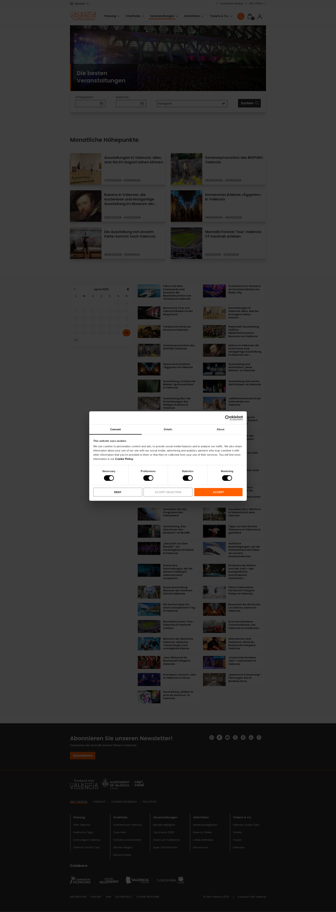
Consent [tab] (115, 429)
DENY (117, 492)
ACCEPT (218, 492)
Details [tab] (168, 429)
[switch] (148, 478)
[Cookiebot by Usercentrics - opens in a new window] (227, 417)
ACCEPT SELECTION (168, 492)
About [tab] (220, 429)
